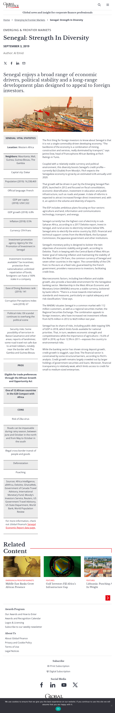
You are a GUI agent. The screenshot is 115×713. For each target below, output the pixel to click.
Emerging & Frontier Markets (30, 19)
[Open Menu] (107, 4)
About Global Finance (16, 638)
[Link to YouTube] (63, 684)
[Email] (25, 63)
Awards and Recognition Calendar (23, 618)
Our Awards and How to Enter (21, 614)
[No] (111, 705)
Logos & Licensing (14, 622)
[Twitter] (6, 63)
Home (6, 19)
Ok (58, 709)
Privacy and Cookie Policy (18, 642)
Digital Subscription (60, 671)
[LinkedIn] (19, 63)
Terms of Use (12, 646)
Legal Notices (12, 651)
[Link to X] (75, 684)
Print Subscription (59, 666)
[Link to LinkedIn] (52, 684)
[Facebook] (13, 63)
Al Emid (19, 53)
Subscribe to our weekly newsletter (23, 626)
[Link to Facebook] (41, 684)
